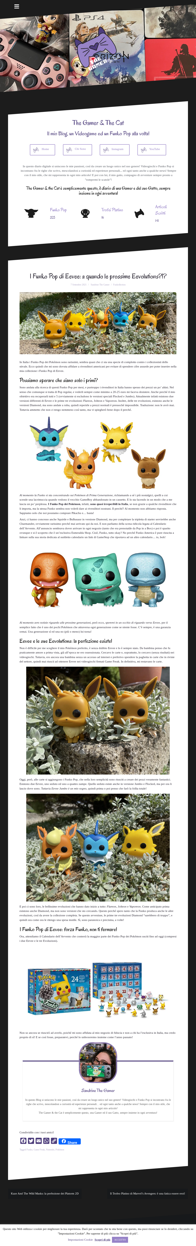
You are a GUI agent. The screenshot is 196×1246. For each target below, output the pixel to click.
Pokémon (60, 1149)
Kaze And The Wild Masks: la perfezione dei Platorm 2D (45, 1193)
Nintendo (50, 1149)
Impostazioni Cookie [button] (80, 1239)
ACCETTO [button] (120, 1239)
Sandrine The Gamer (100, 284)
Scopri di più (102, 1239)
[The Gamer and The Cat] (98, 48)
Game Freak (39, 1149)
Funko (30, 1149)
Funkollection (119, 284)
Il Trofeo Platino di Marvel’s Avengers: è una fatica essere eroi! (147, 1193)
